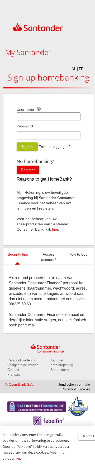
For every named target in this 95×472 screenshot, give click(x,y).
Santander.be (60, 370)
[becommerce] (78, 399)
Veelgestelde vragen (22, 365)
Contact (13, 370)
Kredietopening (61, 365)
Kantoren (57, 360)
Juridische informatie (74, 384)
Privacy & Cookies (75, 389)
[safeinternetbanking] (36, 404)
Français (14, 374)
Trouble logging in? (55, 147)
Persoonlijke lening (21, 360)
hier (55, 229)
